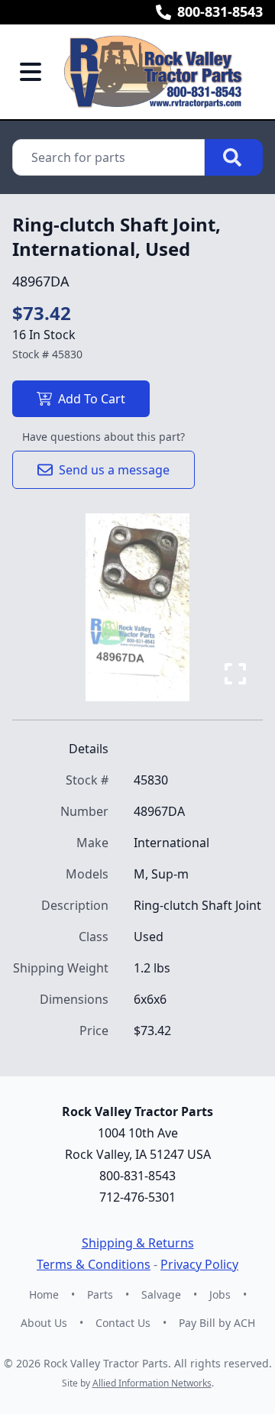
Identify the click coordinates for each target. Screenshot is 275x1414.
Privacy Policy (199, 1264)
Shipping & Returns (138, 1242)
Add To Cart (91, 398)
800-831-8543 (220, 11)
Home (44, 1294)
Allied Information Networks (152, 1383)
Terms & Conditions (93, 1264)
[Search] (234, 157)
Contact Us (122, 1322)
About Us (44, 1322)
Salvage (161, 1294)
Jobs (220, 1294)
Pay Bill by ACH (217, 1322)
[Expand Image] (235, 673)
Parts (100, 1294)
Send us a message (114, 469)
